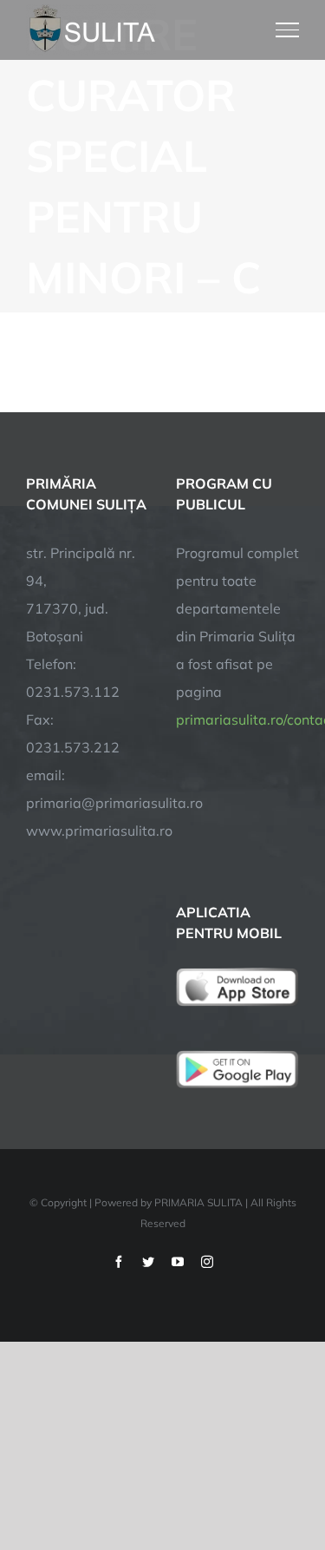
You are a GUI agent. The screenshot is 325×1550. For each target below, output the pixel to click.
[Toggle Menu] (288, 29)
